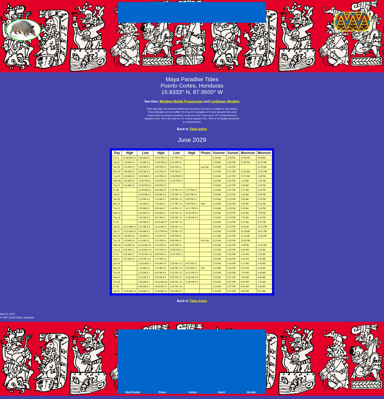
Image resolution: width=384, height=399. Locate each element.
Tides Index (198, 129)
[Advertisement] (192, 12)
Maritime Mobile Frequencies (181, 101)
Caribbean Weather (225, 101)
